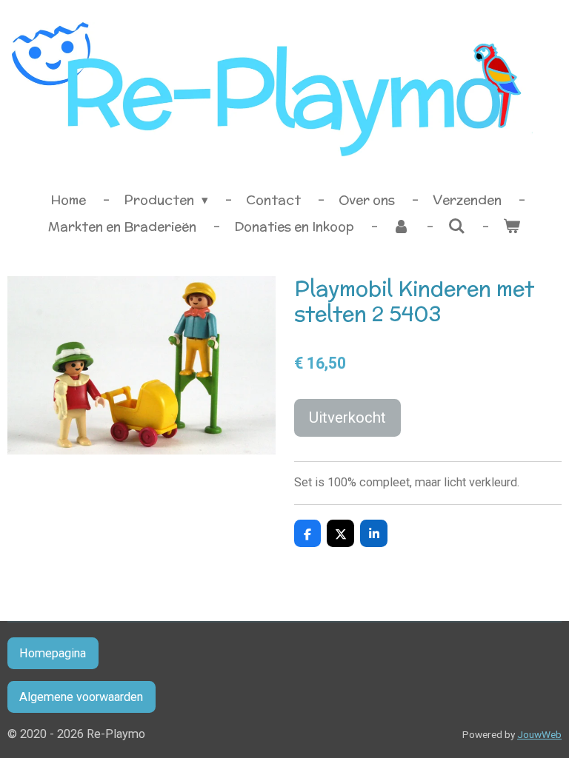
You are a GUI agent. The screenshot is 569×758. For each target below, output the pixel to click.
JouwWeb (539, 734)
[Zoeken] (456, 226)
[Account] (401, 227)
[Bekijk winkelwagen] (512, 227)
